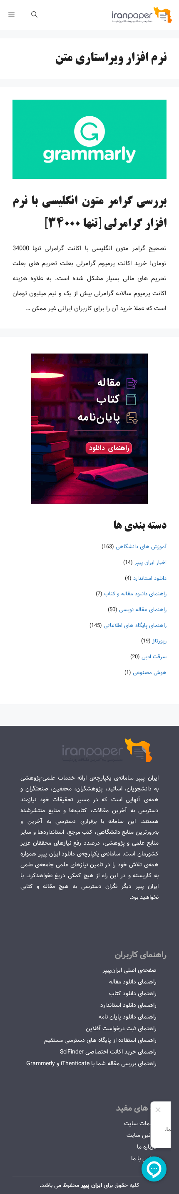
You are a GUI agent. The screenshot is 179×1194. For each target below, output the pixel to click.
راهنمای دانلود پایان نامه (128, 1017)
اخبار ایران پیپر (150, 562)
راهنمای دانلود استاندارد (128, 1005)
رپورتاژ (159, 641)
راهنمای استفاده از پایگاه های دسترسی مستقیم (100, 1040)
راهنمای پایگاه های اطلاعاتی (135, 625)
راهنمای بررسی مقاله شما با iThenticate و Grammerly (91, 1063)
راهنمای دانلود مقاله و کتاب (135, 593)
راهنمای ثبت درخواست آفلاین (121, 1028)
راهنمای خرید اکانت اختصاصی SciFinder (108, 1052)
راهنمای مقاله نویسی (143, 609)
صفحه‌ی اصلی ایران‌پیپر (129, 970)
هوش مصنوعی (150, 672)
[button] (34, 15)
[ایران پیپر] (142, 15)
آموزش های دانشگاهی (141, 546)
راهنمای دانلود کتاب (133, 993)
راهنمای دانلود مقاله (133, 982)
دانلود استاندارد (150, 578)
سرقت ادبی (154, 656)
